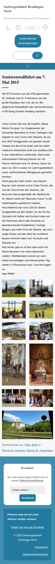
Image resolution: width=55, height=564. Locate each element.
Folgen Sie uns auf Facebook (27, 527)
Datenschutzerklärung (31, 480)
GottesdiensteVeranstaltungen (28, 41)
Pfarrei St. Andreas (13, 450)
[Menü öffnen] (27, 66)
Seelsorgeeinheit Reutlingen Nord (23, 8)
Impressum (41, 547)
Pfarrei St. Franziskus (40, 450)
